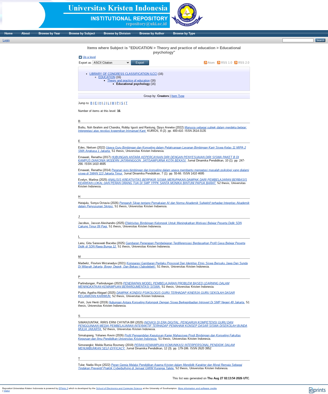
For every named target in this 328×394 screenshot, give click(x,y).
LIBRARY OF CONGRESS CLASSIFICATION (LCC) (123, 73)
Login (6, 40)
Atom (211, 62)
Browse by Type (184, 33)
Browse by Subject (82, 33)
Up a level (89, 57)
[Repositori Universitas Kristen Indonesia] (103, 29)
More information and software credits (197, 388)
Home (8, 33)
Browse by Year (49, 33)
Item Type (177, 96)
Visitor (7, 391)
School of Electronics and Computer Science (119, 388)
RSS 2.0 (243, 62)
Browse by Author (151, 33)
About (25, 33)
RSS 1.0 (226, 62)
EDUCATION (106, 77)
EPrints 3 (63, 388)
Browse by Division (117, 33)
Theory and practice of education (128, 80)
